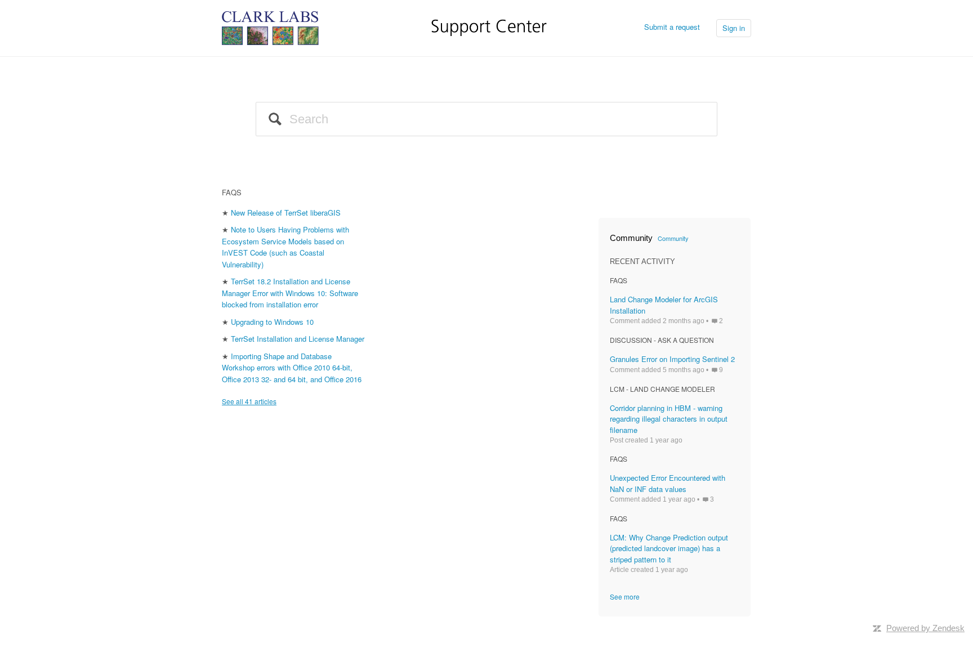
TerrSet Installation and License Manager (297, 338)
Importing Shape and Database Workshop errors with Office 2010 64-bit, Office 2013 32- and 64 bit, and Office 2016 (291, 368)
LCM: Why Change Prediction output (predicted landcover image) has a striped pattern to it (669, 548)
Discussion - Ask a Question (662, 340)
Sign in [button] (733, 28)
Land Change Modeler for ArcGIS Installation (664, 305)
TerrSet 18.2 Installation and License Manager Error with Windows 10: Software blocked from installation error (290, 293)
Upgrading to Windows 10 (272, 321)
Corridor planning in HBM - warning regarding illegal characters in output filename (668, 419)
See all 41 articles (249, 401)
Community (673, 238)
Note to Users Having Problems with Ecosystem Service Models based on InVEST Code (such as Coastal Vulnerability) (285, 247)
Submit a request (672, 26)
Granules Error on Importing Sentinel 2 (672, 359)
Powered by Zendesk (925, 628)
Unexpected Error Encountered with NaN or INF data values (667, 483)
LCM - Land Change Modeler (662, 389)
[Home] (384, 26)
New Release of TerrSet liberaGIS (286, 212)
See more (625, 596)
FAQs (232, 192)
